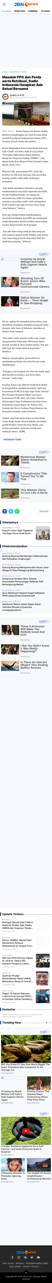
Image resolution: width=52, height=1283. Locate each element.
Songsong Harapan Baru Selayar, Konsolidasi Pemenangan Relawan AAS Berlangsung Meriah (22, 581)
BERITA (7, 920)
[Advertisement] (26, 41)
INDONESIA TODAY (12, 439)
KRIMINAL (33, 11)
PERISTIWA (19, 11)
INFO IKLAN (8, 1263)
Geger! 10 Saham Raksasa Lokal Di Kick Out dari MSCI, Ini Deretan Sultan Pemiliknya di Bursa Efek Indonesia (17, 996)
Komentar (43, 511)
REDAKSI (20, 1263)
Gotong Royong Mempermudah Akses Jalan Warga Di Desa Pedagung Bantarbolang (25, 569)
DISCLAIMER (15, 1266)
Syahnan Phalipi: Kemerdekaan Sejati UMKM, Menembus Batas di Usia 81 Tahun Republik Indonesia (16, 978)
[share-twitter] (10, 511)
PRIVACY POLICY (31, 1266)
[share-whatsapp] (17, 511)
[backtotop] (26, 1273)
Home (4, 72)
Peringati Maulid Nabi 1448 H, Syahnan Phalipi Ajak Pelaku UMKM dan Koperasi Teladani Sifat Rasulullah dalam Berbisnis (17, 925)
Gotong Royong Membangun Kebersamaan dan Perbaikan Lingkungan (25, 557)
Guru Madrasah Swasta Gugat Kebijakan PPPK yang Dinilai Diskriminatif (23, 594)
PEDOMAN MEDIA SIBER (37, 1263)
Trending (6, 11)
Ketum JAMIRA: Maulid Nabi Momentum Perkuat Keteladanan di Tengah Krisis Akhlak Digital (17, 943)
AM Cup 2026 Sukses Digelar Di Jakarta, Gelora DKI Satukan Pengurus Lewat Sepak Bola (17, 960)
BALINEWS (8, 991)
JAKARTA (8, 955)
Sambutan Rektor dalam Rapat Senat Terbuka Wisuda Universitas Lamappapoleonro (21, 607)
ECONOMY (46, 11)
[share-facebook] (4, 511)
